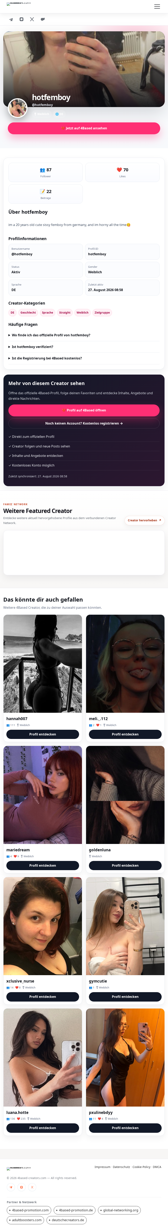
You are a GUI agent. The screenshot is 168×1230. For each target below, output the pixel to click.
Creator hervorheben (144, 520)
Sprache (47, 312)
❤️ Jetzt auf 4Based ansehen (84, 128)
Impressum (102, 1167)
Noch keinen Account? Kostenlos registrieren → (84, 423)
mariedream (18, 849)
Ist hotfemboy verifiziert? (32, 346)
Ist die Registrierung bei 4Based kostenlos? (47, 358)
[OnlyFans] (43, 19)
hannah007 (16, 718)
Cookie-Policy (141, 1167)
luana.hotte (17, 1112)
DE (12, 312)
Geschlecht (28, 312)
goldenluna (100, 849)
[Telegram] (11, 19)
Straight (64, 312)
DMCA (157, 1167)
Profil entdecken (42, 734)
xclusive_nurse (20, 981)
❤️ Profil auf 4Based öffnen (84, 410)
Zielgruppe (102, 312)
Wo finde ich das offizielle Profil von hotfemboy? (51, 335)
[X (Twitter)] (32, 19)
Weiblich (83, 312)
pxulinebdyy (101, 1112)
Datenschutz (121, 1167)
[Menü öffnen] (157, 6)
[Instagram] (21, 19)
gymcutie (98, 981)
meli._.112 (98, 718)
